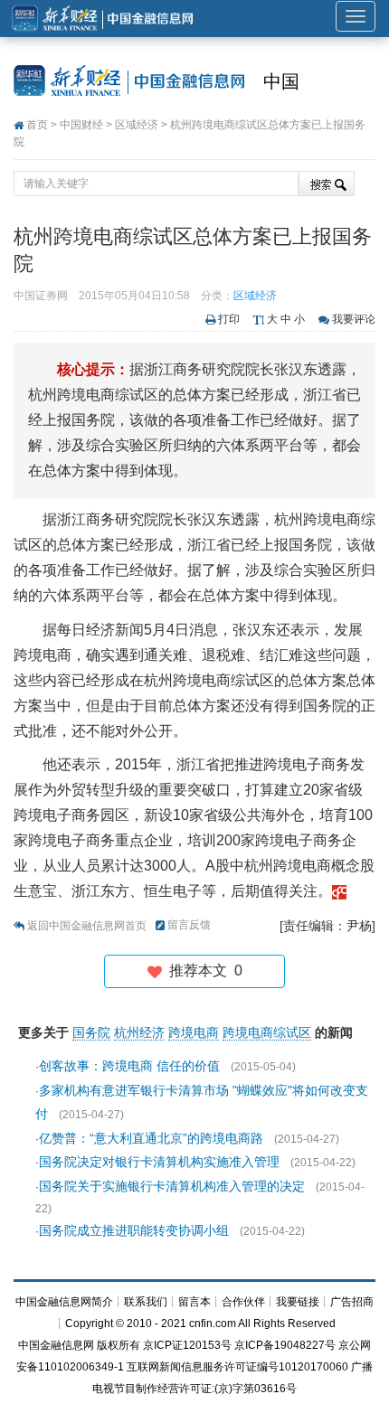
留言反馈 (189, 924)
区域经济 (136, 124)
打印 (229, 319)
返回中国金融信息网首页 (87, 925)
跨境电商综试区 (267, 1032)
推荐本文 (202, 970)
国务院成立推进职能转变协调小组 (134, 1230)
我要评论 (353, 319)
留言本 (194, 1301)
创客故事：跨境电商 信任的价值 (129, 1066)
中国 (281, 81)
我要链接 (297, 1301)
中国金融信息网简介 (64, 1301)
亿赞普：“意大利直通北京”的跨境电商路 (151, 1138)
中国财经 (81, 124)
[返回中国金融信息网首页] (339, 891)
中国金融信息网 (56, 1345)
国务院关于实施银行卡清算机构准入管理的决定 (172, 1186)
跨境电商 (193, 1032)
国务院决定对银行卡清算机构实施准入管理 (159, 1161)
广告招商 (352, 1301)
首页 (37, 124)
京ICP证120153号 (187, 1345)
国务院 (91, 1032)
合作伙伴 (243, 1301)
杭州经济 (139, 1032)
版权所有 (118, 1345)
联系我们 (145, 1301)
